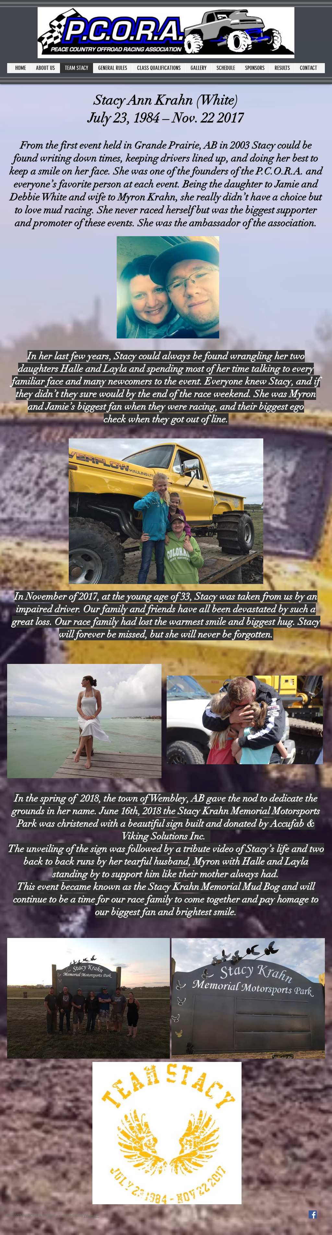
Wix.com (92, 1216)
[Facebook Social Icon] (313, 1214)
